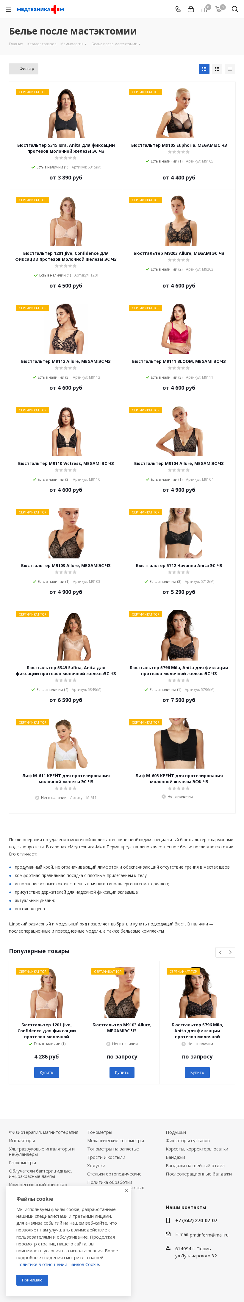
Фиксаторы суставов (188, 1140)
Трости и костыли (106, 1157)
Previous (221, 952)
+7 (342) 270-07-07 (196, 1220)
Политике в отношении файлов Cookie (57, 1264)
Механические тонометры (115, 1140)
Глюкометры (22, 1162)
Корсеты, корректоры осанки (197, 1149)
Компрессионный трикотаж (38, 1184)
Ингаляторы (22, 1140)
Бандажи (175, 1157)
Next (230, 952)
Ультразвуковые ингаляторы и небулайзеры (42, 1151)
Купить (47, 1072)
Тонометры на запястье (113, 1149)
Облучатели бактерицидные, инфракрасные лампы (40, 1173)
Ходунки (96, 1165)
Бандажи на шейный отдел (195, 1165)
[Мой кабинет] (191, 9)
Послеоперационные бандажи (199, 1174)
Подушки (176, 1132)
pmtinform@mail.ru (209, 1235)
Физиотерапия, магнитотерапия (43, 1132)
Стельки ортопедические (114, 1174)
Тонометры (99, 1132)
